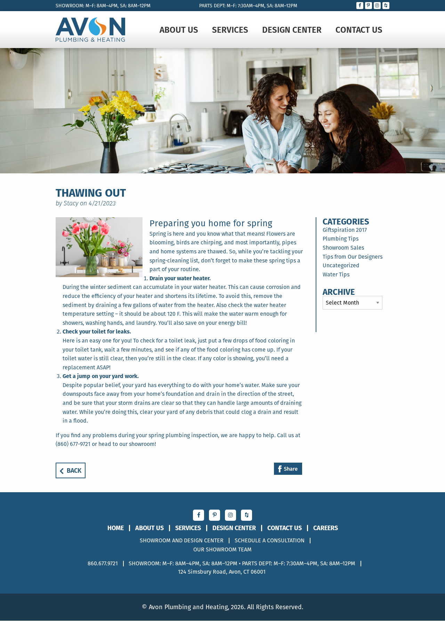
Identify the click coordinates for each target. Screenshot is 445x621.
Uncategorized (341, 265)
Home (115, 528)
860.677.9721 (103, 563)
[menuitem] (179, 30)
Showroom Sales (343, 248)
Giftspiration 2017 (345, 230)
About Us (179, 30)
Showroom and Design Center (182, 540)
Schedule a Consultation (270, 540)
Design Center (292, 30)
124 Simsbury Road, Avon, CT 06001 (222, 572)
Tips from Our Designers (352, 257)
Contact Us (358, 30)
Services (230, 30)
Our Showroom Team (222, 549)
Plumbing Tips (340, 239)
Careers (325, 528)
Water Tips (336, 274)
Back (74, 470)
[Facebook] (288, 469)
